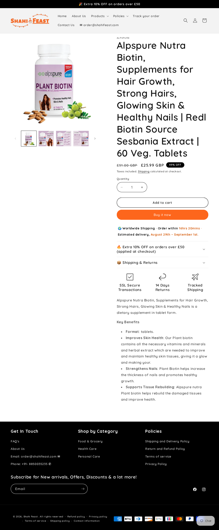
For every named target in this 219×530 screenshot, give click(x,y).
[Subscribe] (82, 489)
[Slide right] (95, 138)
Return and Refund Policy (165, 449)
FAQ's (15, 441)
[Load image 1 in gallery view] (28, 138)
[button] (100, 16)
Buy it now (162, 215)
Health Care (87, 449)
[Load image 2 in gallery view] (46, 138)
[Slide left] (15, 138)
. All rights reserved (50, 516)
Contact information (86, 520)
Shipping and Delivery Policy (167, 441)
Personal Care (89, 456)
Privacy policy (98, 516)
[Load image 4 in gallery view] (81, 138)
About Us (18, 449)
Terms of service (158, 456)
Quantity (123, 178)
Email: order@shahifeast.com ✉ (35, 456)
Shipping (144, 171)
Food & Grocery (90, 441)
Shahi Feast (31, 516)
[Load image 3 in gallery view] (63, 138)
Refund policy (76, 516)
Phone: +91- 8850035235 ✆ (31, 464)
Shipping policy (60, 520)
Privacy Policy (156, 464)
